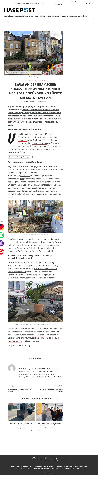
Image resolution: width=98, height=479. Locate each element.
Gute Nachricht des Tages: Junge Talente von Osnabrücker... (49, 424)
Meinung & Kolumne (59, 16)
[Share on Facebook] (33, 358)
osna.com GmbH (27, 467)
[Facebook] (87, 3)
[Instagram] (93, 3)
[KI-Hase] (7, 72)
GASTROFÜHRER (82, 16)
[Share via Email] (40, 358)
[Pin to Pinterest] (38, 358)
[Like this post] (31, 358)
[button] (9, 3)
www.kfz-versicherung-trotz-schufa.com (71, 468)
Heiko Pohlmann (30, 102)
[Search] (93, 19)
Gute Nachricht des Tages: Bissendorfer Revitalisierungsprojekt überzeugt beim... (35, 3)
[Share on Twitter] (35, 358)
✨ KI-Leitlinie (74, 2)
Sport (50, 16)
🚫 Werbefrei (58, 4)
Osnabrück (8, 16)
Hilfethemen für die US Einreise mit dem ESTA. (45, 468)
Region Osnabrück (18, 16)
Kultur (44, 16)
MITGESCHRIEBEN (71, 16)
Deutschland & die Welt (33, 16)
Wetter (6, 22)
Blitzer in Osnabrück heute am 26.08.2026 (21, 424)
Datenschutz (66, 2)
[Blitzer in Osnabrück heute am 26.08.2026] (21, 412)
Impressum (58, 2)
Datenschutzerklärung (48, 467)
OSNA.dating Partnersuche (22, 468)
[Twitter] (90, 3)
